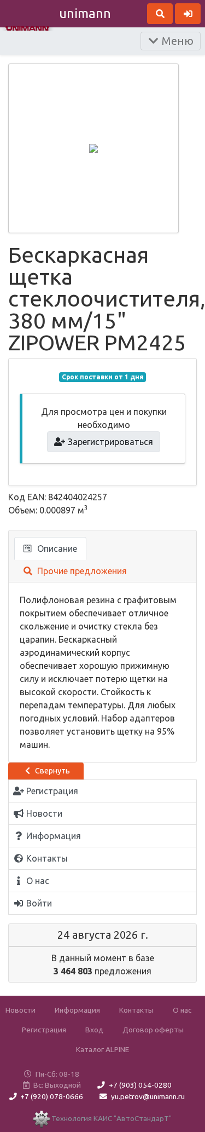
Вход (94, 1029)
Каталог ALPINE (102, 1049)
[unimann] (27, 27)
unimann (85, 13)
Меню (176, 40)
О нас (182, 1010)
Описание (56, 548)
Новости (20, 1010)
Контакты (136, 1010)
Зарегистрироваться (109, 442)
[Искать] (160, 13)
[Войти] (188, 13)
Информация (77, 1010)
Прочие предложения (81, 571)
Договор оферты (153, 1029)
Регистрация (44, 1029)
